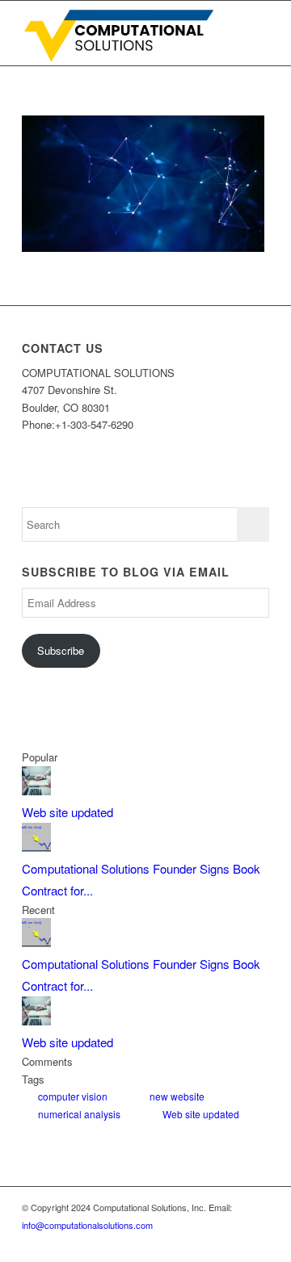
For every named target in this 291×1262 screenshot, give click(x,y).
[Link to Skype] (208, 1242)
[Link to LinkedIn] (184, 1242)
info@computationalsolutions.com (87, 1224)
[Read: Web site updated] (36, 790)
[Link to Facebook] (257, 1242)
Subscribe (60, 650)
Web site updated (67, 811)
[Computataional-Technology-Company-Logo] (121, 33)
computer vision (73, 1096)
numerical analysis (79, 1114)
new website (177, 1096)
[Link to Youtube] (233, 1242)
